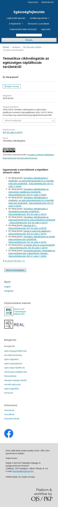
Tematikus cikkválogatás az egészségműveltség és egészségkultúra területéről (31, 218)
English (7, 286)
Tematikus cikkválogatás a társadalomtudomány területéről (28, 210)
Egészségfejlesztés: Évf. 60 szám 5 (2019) (29, 247)
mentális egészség (12, 384)
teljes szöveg (13, 86)
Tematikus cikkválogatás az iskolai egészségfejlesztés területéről (31, 238)
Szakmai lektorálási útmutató (23, 29)
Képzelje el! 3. (29, 225)
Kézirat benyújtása (15, 270)
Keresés (29, 40)
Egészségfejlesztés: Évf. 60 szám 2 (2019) (27, 214)
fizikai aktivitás (10, 376)
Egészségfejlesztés (29, 11)
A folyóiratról (15, 23)
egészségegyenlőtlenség (15, 351)
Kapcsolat (45, 29)
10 (19, 260)
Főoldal (6, 47)
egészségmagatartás (13, 363)
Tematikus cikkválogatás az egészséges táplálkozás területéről (28, 190)
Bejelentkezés (48, 2)
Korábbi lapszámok (39, 18)
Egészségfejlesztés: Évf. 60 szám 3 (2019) (29, 222)
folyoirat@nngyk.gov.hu (23, 471)
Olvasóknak (9, 410)
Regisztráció (33, 2)
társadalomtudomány (13, 355)
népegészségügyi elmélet (15, 380)
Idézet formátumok (13, 120)
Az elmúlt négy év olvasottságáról (39, 245)
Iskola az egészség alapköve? (37, 231)
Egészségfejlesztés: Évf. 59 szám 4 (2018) (27, 228)
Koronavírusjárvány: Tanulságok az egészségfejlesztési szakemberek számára (31, 252)
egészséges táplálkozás (14, 367)
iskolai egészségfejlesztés (15, 372)
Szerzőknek (9, 414)
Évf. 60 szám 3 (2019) (32, 47)
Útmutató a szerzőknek (38, 23)
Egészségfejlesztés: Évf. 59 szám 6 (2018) (27, 242)
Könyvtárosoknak (11, 418)
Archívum (16, 47)
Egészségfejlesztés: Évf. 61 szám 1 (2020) (27, 256)
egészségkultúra (11, 359)
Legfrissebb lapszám (16, 18)
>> (24, 260)
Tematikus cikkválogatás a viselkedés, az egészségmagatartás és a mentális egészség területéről (31, 181)
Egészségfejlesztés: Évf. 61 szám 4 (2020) (27, 194)
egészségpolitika (11, 388)
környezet (8, 392)
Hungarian (9, 290)
